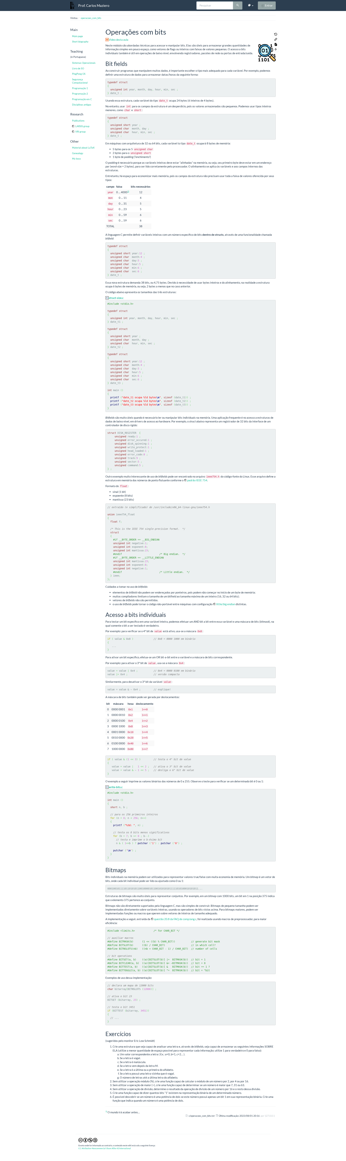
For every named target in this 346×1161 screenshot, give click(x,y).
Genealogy (77, 153)
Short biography (80, 41)
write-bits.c (116, 787)
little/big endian (225, 604)
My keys (76, 158)
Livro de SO (78, 68)
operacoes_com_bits (91, 18)
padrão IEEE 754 (197, 480)
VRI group (80, 131)
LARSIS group (82, 126)
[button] (250, 5)
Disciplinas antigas (81, 104)
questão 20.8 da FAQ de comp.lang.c (175, 919)
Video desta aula (118, 39)
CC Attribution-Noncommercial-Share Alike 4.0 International (104, 1148)
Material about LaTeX (83, 147)
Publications (78, 120)
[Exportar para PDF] (275, 44)
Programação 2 (80, 93)
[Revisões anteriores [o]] (275, 34)
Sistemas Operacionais (84, 62)
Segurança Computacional (80, 81)
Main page (77, 36)
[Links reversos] (275, 39)
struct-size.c (116, 297)
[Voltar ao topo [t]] (275, 49)
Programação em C (82, 99)
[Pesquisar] (237, 5)
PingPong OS (78, 73)
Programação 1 (80, 88)
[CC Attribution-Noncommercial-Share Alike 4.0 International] (87, 1139)
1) (128, 191)
